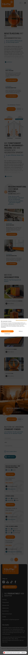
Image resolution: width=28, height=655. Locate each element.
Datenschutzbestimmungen (21, 320)
